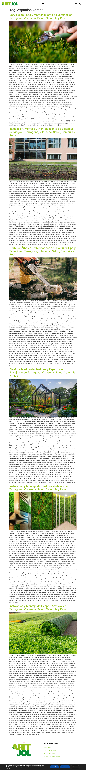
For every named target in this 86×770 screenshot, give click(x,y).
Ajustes (75, 767)
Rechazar (65, 767)
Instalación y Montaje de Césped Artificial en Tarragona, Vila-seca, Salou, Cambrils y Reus (37, 607)
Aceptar (55, 767)
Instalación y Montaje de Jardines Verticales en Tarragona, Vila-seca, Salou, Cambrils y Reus (39, 488)
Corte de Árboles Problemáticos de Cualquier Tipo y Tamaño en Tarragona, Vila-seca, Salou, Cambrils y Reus (42, 251)
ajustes (8, 768)
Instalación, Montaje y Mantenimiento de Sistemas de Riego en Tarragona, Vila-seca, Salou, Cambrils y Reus (42, 132)
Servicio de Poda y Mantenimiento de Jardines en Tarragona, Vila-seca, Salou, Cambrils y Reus (40, 16)
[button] (43, 3)
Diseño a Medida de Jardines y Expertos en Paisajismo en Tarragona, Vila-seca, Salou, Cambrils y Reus (42, 372)
